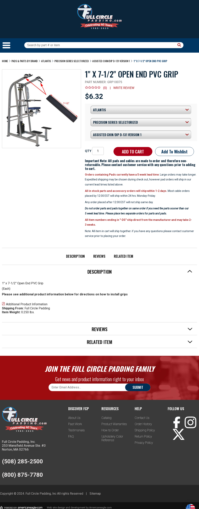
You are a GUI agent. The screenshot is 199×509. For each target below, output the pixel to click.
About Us (74, 418)
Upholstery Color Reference (112, 438)
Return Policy (143, 436)
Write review (123, 88)
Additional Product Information (26, 304)
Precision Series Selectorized (71, 61)
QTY (88, 151)
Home (5, 61)
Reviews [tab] (99, 328)
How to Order (110, 430)
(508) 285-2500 (22, 461)
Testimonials (76, 430)
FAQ (71, 436)
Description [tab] (99, 271)
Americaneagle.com (100, 507)
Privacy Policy (144, 443)
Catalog (106, 418)
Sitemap (95, 493)
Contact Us (142, 418)
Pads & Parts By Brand (24, 61)
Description (75, 256)
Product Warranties (114, 424)
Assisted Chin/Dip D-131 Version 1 (111, 61)
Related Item (123, 256)
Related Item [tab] (99, 341)
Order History (143, 424)
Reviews (99, 256)
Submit (138, 387)
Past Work (75, 424)
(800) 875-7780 (22, 474)
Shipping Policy (145, 430)
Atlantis (46, 61)
